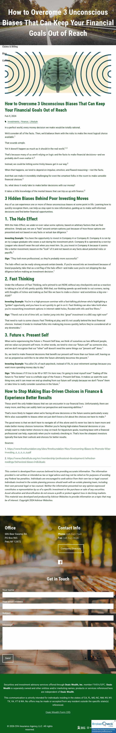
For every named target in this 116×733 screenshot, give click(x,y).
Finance (24, 121)
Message (18, 624)
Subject (17, 613)
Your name (19, 590)
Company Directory (71, 548)
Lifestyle (34, 121)
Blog (4, 53)
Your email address (23, 601)
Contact (6, 60)
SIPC (102, 684)
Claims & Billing (10, 46)
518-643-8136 (71, 537)
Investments (13, 121)
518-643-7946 (74, 534)
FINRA (96, 684)
